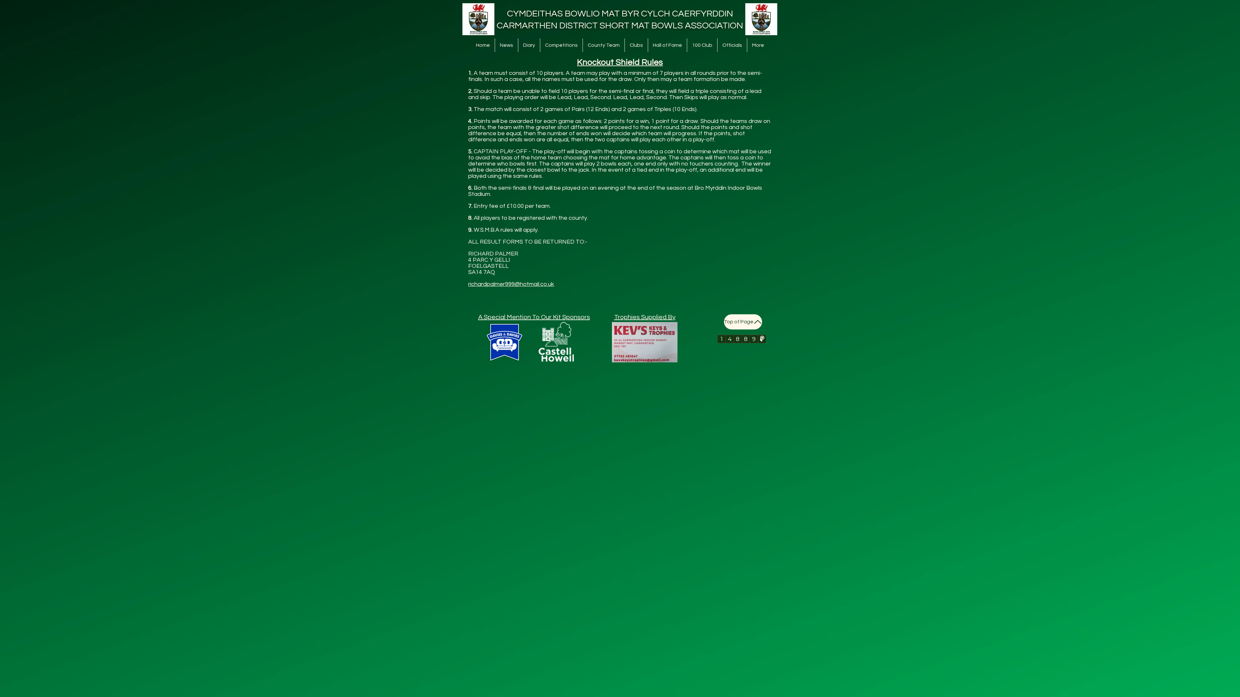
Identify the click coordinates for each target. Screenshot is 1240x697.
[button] (561, 45)
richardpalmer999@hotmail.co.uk (511, 284)
